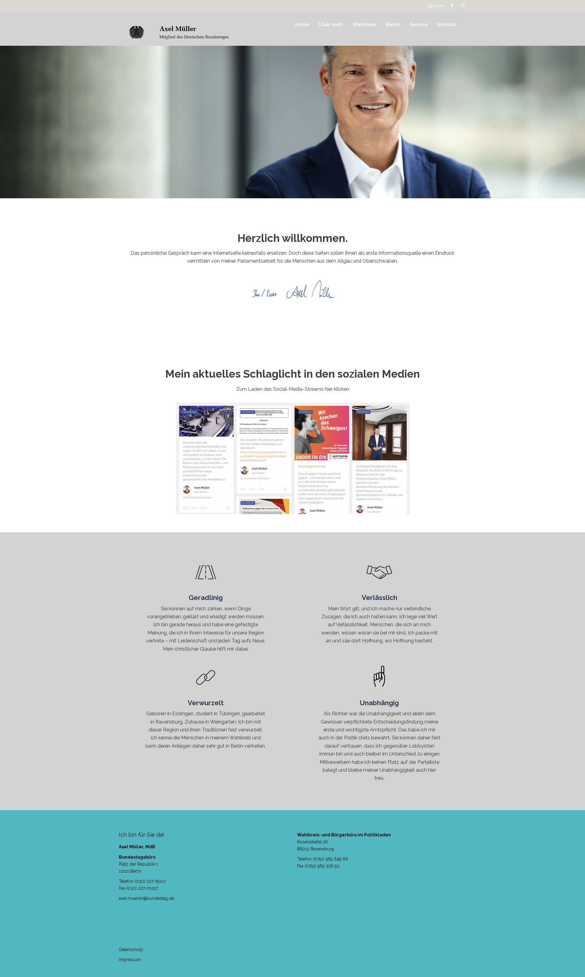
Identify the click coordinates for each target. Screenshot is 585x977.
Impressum (130, 959)
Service (418, 24)
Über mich (331, 24)
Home (302, 24)
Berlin (393, 24)
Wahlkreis (364, 24)
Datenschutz (131, 949)
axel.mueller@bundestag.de (146, 898)
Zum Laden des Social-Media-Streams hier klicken (292, 389)
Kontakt (446, 24)
